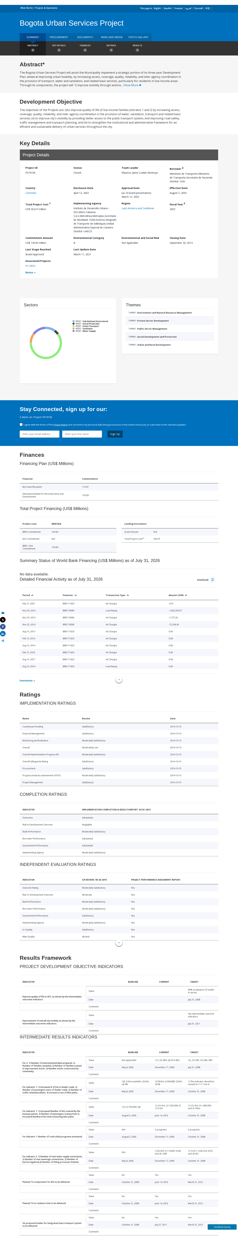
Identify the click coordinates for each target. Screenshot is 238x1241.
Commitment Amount (39, 238)
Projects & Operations (46, 7)
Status (78, 167)
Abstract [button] (32, 45)
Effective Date (179, 188)
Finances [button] (85, 45)
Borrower (176, 168)
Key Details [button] (59, 45)
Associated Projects (38, 261)
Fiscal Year (177, 204)
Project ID (31, 167)
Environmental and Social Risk (140, 238)
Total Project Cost (38, 204)
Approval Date (131, 188)
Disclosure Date (83, 188)
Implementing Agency (87, 203)
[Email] (3, 613)
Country (30, 188)
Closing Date (178, 238)
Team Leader (130, 167)
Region (126, 203)
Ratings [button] (111, 45)
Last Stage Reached (38, 249)
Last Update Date (85, 249)
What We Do (26, 7)
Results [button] (137, 45)
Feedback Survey (222, 1226)
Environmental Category (89, 238)
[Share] (3, 626)
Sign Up (115, 434)
